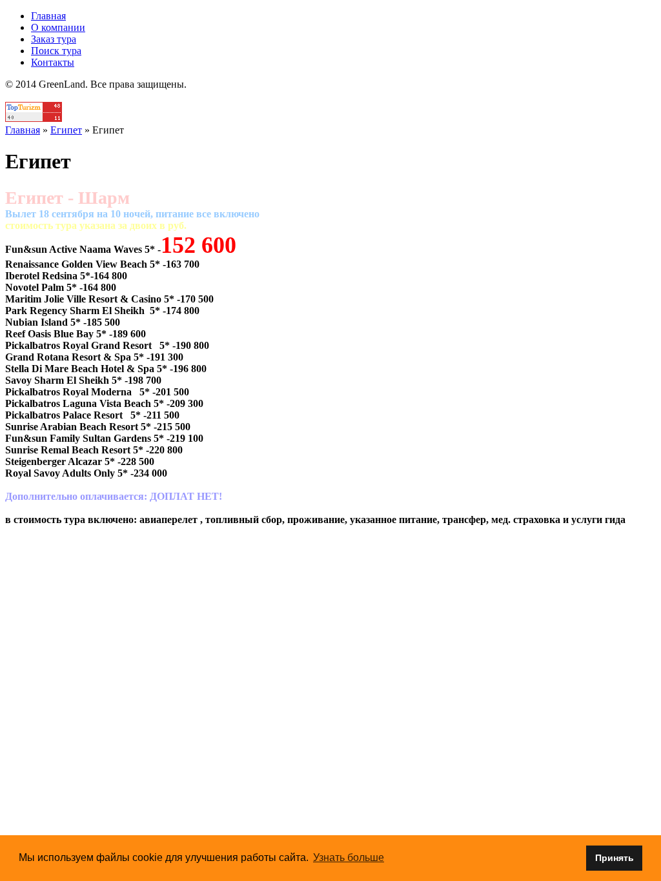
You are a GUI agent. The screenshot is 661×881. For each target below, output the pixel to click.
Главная (48, 15)
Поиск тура (56, 50)
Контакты (52, 62)
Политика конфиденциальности (331, 95)
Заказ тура (53, 39)
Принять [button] (614, 858)
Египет (66, 129)
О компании (58, 27)
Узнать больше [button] (348, 857)
